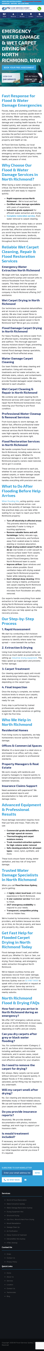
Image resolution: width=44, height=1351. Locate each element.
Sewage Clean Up (13, 1227)
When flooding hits (10, 501)
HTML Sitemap (12, 1243)
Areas (9, 1254)
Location (10, 1285)
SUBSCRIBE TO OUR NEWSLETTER (17, 1167)
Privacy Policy (12, 1262)
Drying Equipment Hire (15, 1212)
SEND (37, 1173)
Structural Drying (13, 1215)
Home (9, 1273)
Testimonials (11, 1292)
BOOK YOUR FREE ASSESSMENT (19, 67)
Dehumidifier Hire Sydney (16, 1239)
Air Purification (12, 1231)
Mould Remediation (14, 1223)
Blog (8, 1296)
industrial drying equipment (24, 658)
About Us (10, 1277)
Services (10, 1281)
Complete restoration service (21, 216)
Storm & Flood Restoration (17, 1200)
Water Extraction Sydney (16, 1204)
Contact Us (11, 1288)
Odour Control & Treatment (17, 1235)
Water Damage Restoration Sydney (19, 1208)
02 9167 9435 (31, 980)
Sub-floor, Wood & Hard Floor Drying (20, 1219)
